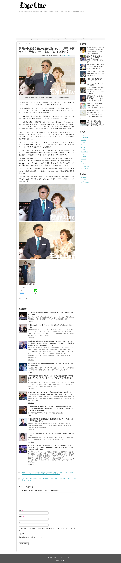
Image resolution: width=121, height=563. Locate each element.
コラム (83, 147)
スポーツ (83, 39)
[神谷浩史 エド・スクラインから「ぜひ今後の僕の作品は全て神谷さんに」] (23, 328)
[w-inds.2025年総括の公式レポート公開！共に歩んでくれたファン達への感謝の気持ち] (23, 367)
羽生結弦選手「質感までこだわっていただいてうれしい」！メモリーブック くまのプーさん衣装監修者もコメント (92, 114)
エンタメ (23, 39)
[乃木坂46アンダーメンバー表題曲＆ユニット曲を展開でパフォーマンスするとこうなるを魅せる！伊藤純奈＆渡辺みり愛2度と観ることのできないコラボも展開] (23, 449)
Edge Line (62, 560)
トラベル (83, 156)
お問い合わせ (85, 182)
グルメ (53, 39)
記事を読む (31, 321)
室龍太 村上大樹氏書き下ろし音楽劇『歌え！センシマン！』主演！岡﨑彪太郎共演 (95, 105)
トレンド (90, 39)
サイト (21, 522)
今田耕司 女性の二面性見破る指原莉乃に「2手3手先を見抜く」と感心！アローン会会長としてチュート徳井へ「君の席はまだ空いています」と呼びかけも (48, 473)
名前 (21, 510)
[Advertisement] (60, 25)
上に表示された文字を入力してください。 (31, 537)
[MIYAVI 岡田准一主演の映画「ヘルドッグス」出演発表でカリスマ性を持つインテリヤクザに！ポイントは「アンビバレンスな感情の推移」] (23, 379)
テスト (83, 154)
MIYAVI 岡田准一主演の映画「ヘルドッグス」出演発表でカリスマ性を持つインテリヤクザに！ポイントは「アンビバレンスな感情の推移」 (50, 378)
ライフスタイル (46, 39)
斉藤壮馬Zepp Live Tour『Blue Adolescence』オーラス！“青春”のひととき (95, 73)
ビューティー (67, 39)
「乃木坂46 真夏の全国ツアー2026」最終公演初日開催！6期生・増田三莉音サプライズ (95, 123)
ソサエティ (60, 39)
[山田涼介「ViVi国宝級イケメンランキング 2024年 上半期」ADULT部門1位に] (23, 437)
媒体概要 (83, 177)
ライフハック (76, 39)
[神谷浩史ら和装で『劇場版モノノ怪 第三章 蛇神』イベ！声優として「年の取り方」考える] (23, 422)
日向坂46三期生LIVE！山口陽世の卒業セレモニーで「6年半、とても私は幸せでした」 (95, 66)
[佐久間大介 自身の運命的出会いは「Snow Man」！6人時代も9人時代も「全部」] (23, 316)
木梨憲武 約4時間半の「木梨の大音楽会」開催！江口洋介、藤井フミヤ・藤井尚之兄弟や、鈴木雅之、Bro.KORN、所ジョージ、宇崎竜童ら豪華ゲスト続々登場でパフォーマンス (51, 343)
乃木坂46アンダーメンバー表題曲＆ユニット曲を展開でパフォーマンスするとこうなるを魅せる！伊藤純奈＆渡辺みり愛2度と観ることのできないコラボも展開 (51, 447)
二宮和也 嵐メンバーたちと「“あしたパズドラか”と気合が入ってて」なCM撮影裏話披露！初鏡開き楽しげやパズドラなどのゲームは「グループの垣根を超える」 (50, 408)
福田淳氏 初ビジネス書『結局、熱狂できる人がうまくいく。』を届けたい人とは (95, 98)
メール (22, 516)
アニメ (83, 135)
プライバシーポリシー (87, 179)
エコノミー (38, 39)
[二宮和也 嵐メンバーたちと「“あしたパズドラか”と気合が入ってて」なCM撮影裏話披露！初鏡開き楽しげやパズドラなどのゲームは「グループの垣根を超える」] (23, 410)
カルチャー (30, 39)
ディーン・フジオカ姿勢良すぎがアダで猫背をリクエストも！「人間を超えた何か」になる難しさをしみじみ (49, 479)
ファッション (85, 163)
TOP (18, 39)
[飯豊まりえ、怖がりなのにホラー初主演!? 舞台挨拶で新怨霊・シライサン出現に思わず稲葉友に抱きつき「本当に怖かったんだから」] (23, 395)
